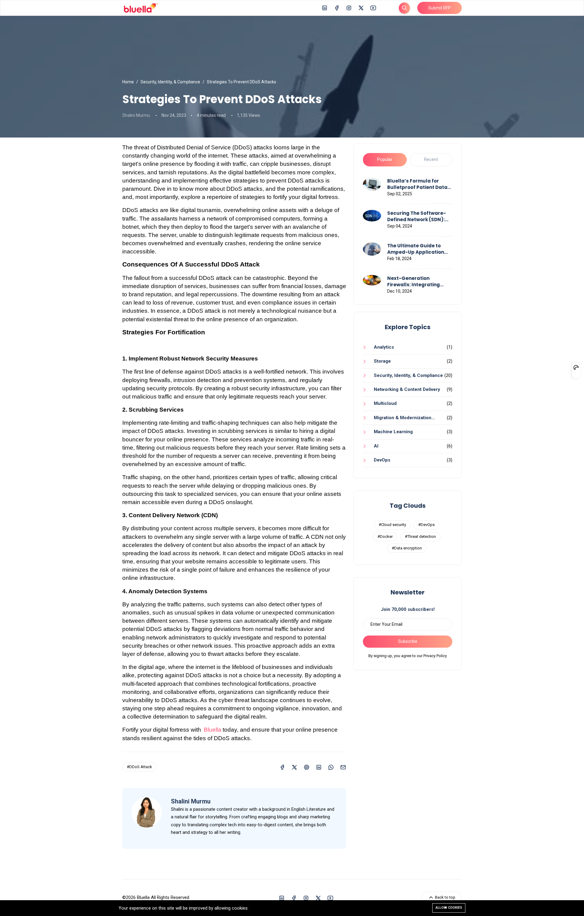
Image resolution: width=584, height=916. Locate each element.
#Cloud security (392, 524)
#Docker (385, 536)
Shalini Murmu (136, 115)
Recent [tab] (431, 159)
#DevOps (426, 524)
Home (128, 81)
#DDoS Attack (139, 766)
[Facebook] (337, 7)
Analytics (384, 347)
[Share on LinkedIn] (319, 767)
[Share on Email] (343, 767)
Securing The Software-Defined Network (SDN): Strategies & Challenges (417, 216)
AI (376, 446)
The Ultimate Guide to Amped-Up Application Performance (415, 248)
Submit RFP (439, 7)
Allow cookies (449, 908)
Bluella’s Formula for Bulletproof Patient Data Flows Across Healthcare (417, 184)
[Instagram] (349, 7)
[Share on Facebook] (282, 767)
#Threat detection (420, 536)
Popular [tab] (384, 159)
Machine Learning (393, 431)
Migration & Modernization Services (397, 420)
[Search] (404, 8)
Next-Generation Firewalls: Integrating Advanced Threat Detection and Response (417, 281)
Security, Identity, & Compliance (170, 81)
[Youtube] (373, 7)
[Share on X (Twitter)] (294, 767)
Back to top (444, 897)
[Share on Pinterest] (307, 767)
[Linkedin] (325, 7)
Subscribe (407, 641)
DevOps (382, 460)
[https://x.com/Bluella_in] (361, 7)
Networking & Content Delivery (407, 389)
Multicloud (385, 403)
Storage (382, 361)
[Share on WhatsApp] (331, 767)
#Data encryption (407, 548)
